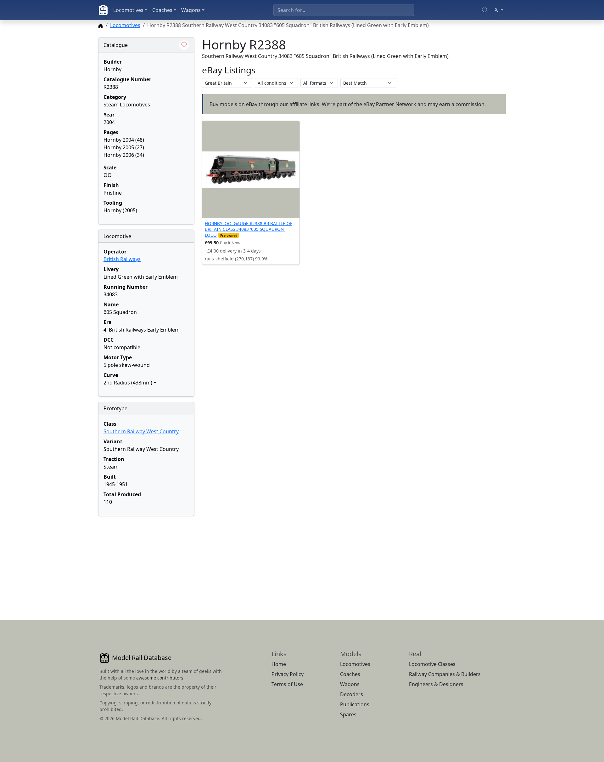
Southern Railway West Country (141, 431)
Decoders (351, 694)
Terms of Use (287, 684)
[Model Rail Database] (103, 10)
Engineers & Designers (436, 684)
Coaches (162, 10)
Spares (348, 714)
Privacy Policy (287, 674)
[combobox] (343, 10)
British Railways (122, 259)
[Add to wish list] (184, 45)
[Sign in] (498, 10)
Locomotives (128, 10)
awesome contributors (159, 678)
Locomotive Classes (432, 664)
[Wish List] (484, 10)
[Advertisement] (146, 560)
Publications (354, 704)
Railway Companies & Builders (445, 674)
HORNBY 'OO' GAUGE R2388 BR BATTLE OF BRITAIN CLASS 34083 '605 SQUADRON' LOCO (248, 229)
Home (278, 664)
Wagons (191, 10)
